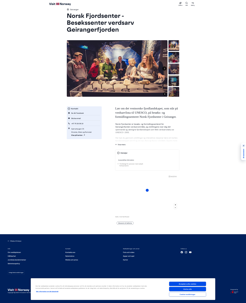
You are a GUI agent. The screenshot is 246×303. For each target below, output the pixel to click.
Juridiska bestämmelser (17, 260)
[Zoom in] (175, 204)
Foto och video (128, 252)
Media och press (71, 260)
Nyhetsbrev (69, 256)
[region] (123, 289)
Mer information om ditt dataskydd (47, 291)
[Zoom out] (175, 207)
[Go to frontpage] (63, 4)
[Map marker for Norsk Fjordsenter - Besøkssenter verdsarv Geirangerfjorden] (147, 190)
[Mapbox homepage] (172, 176)
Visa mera (121, 144)
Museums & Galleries (125, 223)
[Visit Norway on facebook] (182, 252)
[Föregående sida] (70, 68)
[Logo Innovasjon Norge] (234, 291)
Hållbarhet (12, 256)
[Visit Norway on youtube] (190, 252)
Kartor (125, 260)
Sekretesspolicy (14, 263)
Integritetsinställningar (16, 272)
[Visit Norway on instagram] (186, 252)
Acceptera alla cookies (187, 284)
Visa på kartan (77, 135)
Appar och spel (128, 256)
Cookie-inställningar (187, 294)
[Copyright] (165, 94)
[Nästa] (164, 68)
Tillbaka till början (15, 241)
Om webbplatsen (14, 252)
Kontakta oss (70, 252)
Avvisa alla (187, 289)
